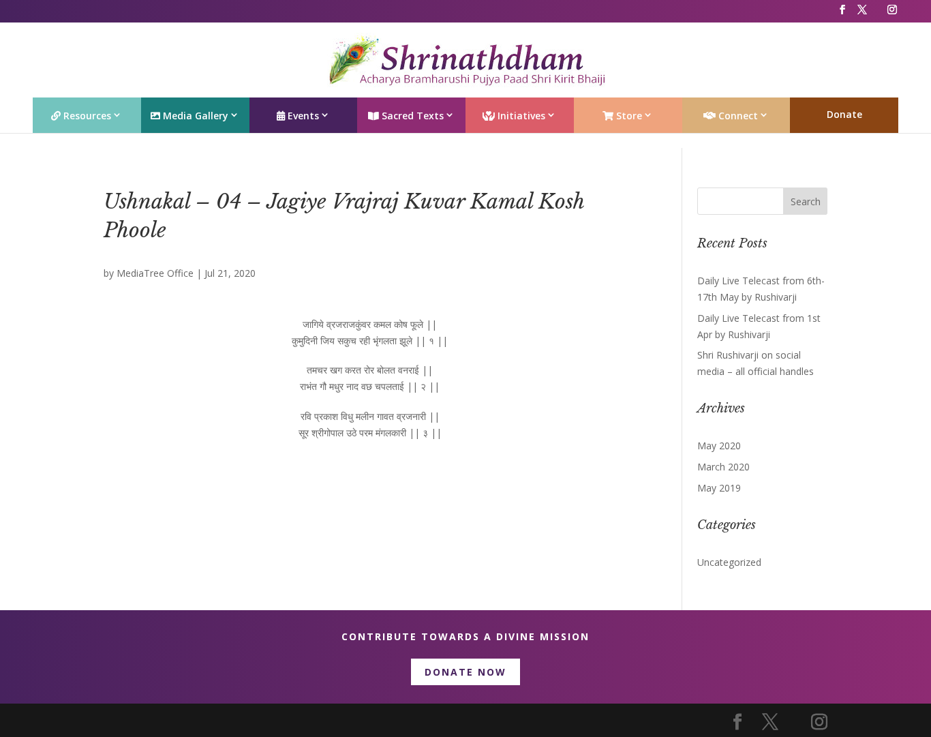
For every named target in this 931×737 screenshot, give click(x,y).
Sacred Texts (411, 115)
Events (302, 115)
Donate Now (465, 671)
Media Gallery (194, 115)
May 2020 (719, 445)
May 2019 (719, 487)
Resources (86, 115)
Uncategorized (729, 562)
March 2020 (723, 466)
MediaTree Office (155, 273)
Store (627, 115)
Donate (844, 114)
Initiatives (520, 115)
